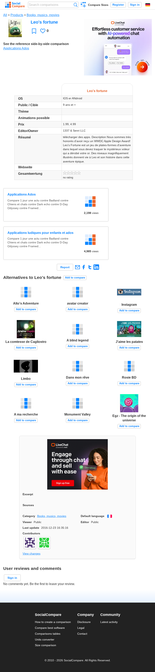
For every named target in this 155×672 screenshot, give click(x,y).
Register (118, 4)
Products (16, 15)
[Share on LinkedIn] (96, 267)
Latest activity (109, 622)
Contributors (31, 533)
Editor (85, 522)
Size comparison (45, 645)
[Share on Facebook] (83, 267)
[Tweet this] (90, 267)
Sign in (135, 4)
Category (29, 516)
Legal (80, 627)
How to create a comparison (53, 622)
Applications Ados (16, 48)
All (5, 15)
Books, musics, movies (43, 15)
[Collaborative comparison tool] (14, 5)
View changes (31, 553)
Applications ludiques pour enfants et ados (40, 232)
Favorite (34, 31)
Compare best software (50, 627)
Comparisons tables (47, 633)
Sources (28, 505)
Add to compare (75, 277)
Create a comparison (83, 5)
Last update (31, 527)
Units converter (44, 639)
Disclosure (84, 622)
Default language (92, 516)
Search (76, 5)
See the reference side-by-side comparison (36, 44)
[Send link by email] (77, 267)
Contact (82, 633)
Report (65, 267)
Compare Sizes (98, 4)
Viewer (27, 522)
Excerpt (28, 494)
